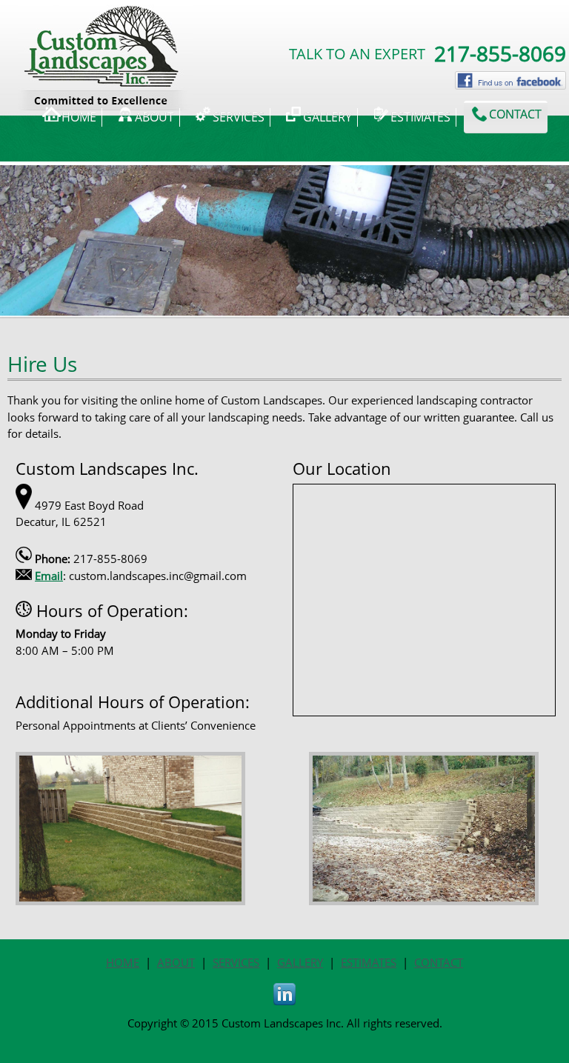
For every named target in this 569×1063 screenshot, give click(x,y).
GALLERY (300, 962)
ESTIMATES (368, 962)
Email (49, 575)
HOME (122, 962)
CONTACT (438, 962)
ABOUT (176, 962)
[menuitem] (69, 117)
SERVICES (236, 962)
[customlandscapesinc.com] (105, 22)
